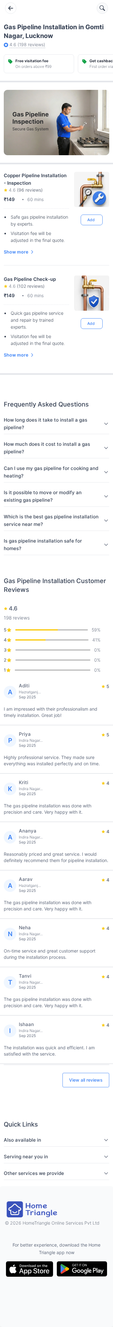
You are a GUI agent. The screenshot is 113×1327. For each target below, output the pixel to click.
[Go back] (10, 8)
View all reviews (86, 1080)
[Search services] (102, 8)
